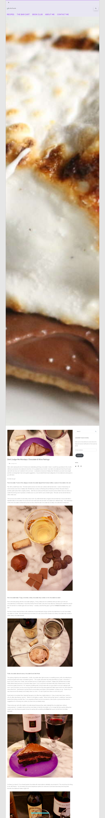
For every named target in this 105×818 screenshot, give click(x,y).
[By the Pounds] (11, 8)
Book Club (37, 14)
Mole (47, 709)
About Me (50, 14)
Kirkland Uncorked (60, 605)
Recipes (10, 14)
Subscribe (79, 455)
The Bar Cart (23, 14)
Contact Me (63, 14)
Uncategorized (13, 463)
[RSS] (8, 2)
